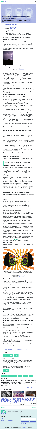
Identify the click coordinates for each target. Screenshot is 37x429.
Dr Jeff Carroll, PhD (12, 27)
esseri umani (3, 375)
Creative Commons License (28, 426)
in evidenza (25, 375)
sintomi (30, 375)
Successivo (34, 407)
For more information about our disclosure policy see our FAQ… (15, 349)
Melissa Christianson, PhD (11, 24)
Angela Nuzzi (12, 28)
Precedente (3, 407)
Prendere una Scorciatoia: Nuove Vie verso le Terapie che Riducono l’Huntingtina (6, 400)
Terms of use (25, 427)
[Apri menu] (35, 1)
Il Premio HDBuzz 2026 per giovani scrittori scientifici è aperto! (30, 399)
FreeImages (21, 69)
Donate (6, 370)
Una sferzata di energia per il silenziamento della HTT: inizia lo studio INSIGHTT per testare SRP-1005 (18, 400)
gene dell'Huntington (12, 375)
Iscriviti (29, 421)
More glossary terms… (31, 387)
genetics (19, 375)
